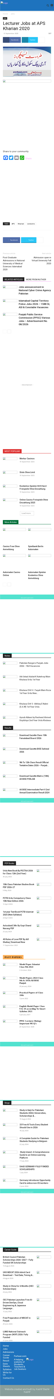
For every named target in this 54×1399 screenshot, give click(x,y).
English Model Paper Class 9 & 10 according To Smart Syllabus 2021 (32, 1009)
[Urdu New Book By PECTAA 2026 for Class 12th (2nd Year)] (44, 874)
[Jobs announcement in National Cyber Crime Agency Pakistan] (10, 290)
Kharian (21, 224)
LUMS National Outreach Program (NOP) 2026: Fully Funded (15, 1335)
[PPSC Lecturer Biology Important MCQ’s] (10, 1025)
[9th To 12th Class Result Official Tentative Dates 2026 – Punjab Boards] (10, 766)
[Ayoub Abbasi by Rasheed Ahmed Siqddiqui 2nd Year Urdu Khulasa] (10, 721)
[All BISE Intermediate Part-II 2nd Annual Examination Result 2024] (10, 793)
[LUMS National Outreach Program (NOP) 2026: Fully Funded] (44, 1335)
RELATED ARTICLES (14, 279)
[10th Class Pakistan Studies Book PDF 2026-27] (44, 888)
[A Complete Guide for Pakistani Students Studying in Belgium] (10, 1142)
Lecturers (31, 224)
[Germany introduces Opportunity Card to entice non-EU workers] (10, 1184)
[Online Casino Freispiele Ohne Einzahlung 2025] (10, 503)
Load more (26, 513)
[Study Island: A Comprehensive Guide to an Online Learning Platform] (10, 1156)
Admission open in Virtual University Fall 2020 (41, 260)
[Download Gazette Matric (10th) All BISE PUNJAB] (10, 779)
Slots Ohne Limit (27, 472)
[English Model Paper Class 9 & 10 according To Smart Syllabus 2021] (10, 1010)
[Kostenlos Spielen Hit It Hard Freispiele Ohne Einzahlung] (10, 490)
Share (28, 158)
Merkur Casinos (27, 458)
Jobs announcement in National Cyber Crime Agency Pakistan (35, 290)
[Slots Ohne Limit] (10, 476)
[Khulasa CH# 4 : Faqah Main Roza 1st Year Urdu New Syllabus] (10, 694)
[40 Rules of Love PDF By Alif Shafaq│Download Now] (44, 943)
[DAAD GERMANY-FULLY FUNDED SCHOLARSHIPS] (10, 1170)
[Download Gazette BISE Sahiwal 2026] (10, 752)
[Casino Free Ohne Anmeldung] (14, 536)
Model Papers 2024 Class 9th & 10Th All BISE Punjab (31, 980)
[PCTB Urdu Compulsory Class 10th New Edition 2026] (44, 902)
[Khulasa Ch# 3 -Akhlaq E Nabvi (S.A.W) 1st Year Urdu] (10, 707)
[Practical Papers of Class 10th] (10, 996)
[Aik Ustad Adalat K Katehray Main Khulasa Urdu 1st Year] (10, 680)
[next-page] (9, 331)
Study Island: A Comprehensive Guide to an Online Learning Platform (34, 1155)
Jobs (13, 14)
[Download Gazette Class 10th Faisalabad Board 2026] (10, 739)
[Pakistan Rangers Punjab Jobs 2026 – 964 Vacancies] (10, 666)
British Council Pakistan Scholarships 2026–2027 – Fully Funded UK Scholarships (18, 1260)
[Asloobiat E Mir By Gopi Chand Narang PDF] (44, 929)
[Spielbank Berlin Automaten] (39, 536)
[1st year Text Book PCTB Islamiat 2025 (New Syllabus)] (44, 915)
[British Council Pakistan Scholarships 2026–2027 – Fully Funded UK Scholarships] (44, 1261)
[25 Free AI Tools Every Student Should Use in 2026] (10, 1128)
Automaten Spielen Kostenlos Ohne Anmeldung (37, 575)
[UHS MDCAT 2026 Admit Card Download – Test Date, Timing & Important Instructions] (44, 1276)
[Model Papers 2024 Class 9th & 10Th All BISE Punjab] (10, 981)
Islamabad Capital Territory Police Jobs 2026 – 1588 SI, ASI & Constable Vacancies (34, 304)
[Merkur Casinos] (10, 462)
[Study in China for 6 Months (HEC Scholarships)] (44, 1290)
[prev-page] (4, 331)
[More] (42, 40)
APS (13, 224)
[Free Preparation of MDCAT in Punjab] (44, 1321)
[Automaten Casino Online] (14, 562)
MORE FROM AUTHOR (36, 279)
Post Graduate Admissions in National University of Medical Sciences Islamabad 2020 (14, 263)
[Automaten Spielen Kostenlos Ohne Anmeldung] (39, 562)
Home (5, 14)
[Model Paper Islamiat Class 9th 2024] (10, 968)
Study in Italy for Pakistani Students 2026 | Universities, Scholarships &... (33, 1113)
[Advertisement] (27, 190)
